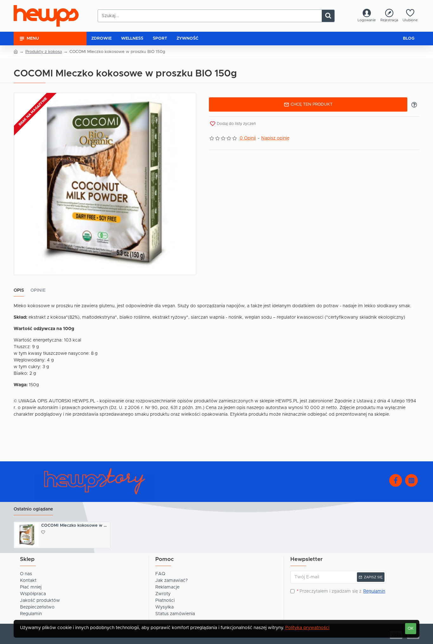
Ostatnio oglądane (33, 509)
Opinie (38, 290)
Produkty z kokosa (43, 52)
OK (411, 629)
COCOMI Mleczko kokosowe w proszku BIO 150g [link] (75, 526)
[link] (367, 16)
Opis (19, 290)
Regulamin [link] (374, 591)
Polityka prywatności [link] (307, 628)
